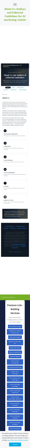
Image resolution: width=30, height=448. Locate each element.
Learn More (10, 440)
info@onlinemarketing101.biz (22, 228)
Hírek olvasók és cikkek (15, 326)
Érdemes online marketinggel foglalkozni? (15, 398)
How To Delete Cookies (21, 440)
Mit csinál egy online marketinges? (15, 379)
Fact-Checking (6, 89)
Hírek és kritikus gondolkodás (15, 362)
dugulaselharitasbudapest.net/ (20, 226)
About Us (8, 87)
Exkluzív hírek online (15, 348)
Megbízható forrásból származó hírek (15, 332)
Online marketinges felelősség (15, 417)
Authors (13, 87)
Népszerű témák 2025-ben (15, 342)
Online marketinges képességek (15, 385)
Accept (15, 444)
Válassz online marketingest (15, 372)
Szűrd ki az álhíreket (15, 356)
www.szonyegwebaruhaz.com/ (9, 226)
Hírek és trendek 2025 (15, 352)
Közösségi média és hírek (15, 367)
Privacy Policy (5, 228)
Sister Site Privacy (13, 228)
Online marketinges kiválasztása (15, 410)
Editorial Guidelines (20, 87)
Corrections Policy (14, 89)
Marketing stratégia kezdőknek (15, 423)
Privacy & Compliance (22, 89)
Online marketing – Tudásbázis (15, 404)
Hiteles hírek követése (15, 337)
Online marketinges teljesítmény (15, 391)
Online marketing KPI (15, 428)
